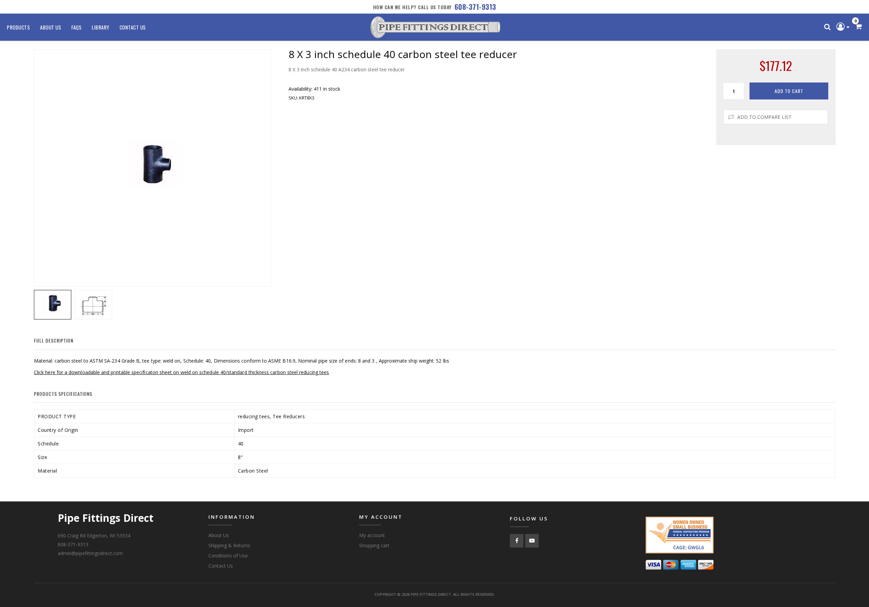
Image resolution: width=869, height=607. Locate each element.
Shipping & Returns (229, 545)
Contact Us (132, 27)
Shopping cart (374, 545)
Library (100, 27)
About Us (50, 27)
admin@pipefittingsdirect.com (90, 553)
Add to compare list (764, 117)
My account (372, 535)
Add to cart (789, 90)
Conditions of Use (228, 555)
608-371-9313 (475, 7)
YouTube (532, 541)
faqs (76, 27)
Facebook (516, 541)
